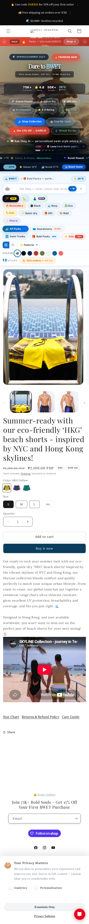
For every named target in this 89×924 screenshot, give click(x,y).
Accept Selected (44, 898)
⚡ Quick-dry (29, 221)
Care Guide (70, 725)
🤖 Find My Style (63, 129)
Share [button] (11, 740)
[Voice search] (80, 196)
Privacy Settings (44, 916)
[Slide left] (4, 410)
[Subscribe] (76, 818)
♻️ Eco (69, 213)
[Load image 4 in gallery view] (44, 410)
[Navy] (30, 261)
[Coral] (61, 261)
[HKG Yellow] (7, 496)
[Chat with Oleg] (79, 914)
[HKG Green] (26, 496)
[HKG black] (16, 496)
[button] (8, 31)
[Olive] (42, 261)
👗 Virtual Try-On (65, 138)
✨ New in (12, 228)
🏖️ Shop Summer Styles (30, 129)
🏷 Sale (10, 220)
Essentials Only (45, 907)
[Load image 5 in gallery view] (68, 410)
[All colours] (17, 261)
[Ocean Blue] (54, 261)
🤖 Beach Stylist (74, 174)
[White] (48, 261)
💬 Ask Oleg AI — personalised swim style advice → (46, 149)
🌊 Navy (53, 213)
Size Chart (11, 725)
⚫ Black (35, 213)
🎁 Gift (48, 221)
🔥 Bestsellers (14, 213)
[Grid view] (6, 253)
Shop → (71, 41)
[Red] (36, 261)
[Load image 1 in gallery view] (21, 410)
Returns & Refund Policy (40, 725)
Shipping (26, 481)
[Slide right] (84, 410)
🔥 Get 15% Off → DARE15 (29, 138)
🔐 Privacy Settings (44, 794)
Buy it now (44, 556)
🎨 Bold (64, 221)
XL (50, 513)
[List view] (12, 253)
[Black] (23, 261)
